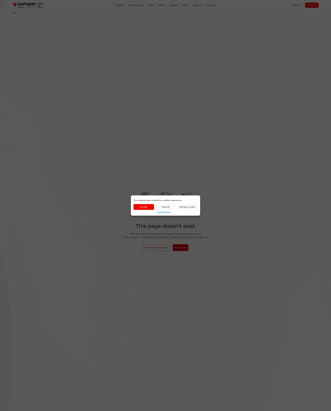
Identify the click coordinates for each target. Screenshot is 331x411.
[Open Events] (200, 5)
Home (14, 13)
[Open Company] (215, 5)
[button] (296, 5)
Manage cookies (187, 207)
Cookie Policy (164, 212)
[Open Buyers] (178, 5)
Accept (143, 207)
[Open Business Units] (144, 5)
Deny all (165, 207)
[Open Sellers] (166, 5)
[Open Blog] (188, 5)
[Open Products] (124, 5)
